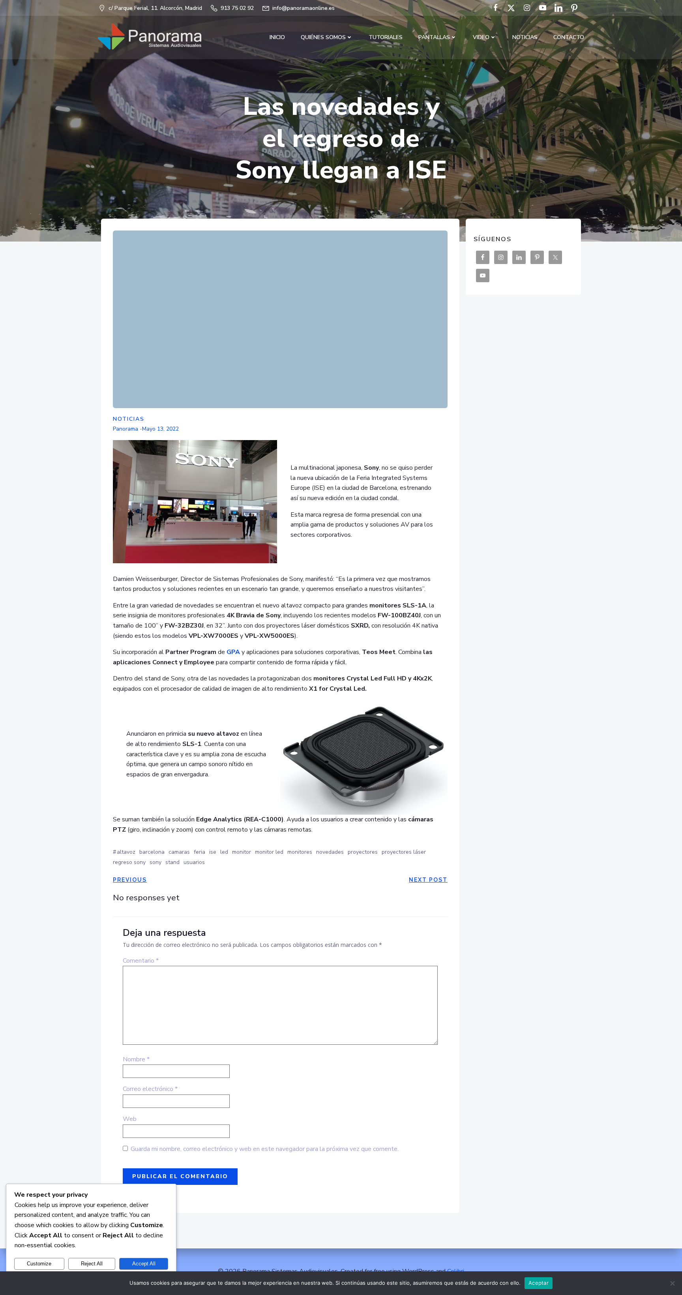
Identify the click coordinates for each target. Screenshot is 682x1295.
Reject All (92, 1264)
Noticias (525, 37)
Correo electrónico (150, 1089)
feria (199, 852)
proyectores (363, 852)
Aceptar (538, 1283)
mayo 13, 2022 (160, 429)
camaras (179, 852)
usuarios (194, 862)
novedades (330, 852)
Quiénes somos (323, 37)
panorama (125, 429)
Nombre (136, 1059)
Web (130, 1119)
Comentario (141, 960)
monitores (299, 852)
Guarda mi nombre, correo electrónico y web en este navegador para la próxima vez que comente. (265, 1149)
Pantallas (434, 37)
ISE (212, 852)
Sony (155, 862)
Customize (39, 1264)
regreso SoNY (129, 862)
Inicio (277, 37)
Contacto (568, 37)
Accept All (144, 1264)
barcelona (152, 852)
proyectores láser (404, 852)
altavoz (126, 852)
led (224, 852)
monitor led (269, 852)
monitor (241, 852)
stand (172, 862)
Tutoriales (386, 37)
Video (481, 37)
